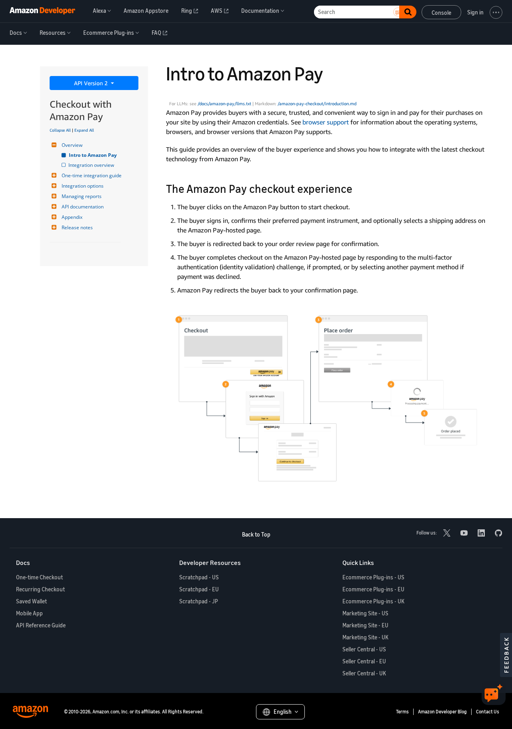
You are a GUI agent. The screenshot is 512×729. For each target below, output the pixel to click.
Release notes (77, 227)
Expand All (84, 130)
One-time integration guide (92, 175)
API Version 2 (91, 83)
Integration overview (92, 165)
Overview (72, 145)
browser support (325, 122)
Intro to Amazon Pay (93, 155)
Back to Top (256, 534)
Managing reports (82, 196)
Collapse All (60, 130)
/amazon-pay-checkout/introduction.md (317, 103)
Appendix (72, 217)
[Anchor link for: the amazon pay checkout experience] (358, 188)
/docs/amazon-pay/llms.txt (224, 103)
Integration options (83, 185)
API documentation (83, 206)
